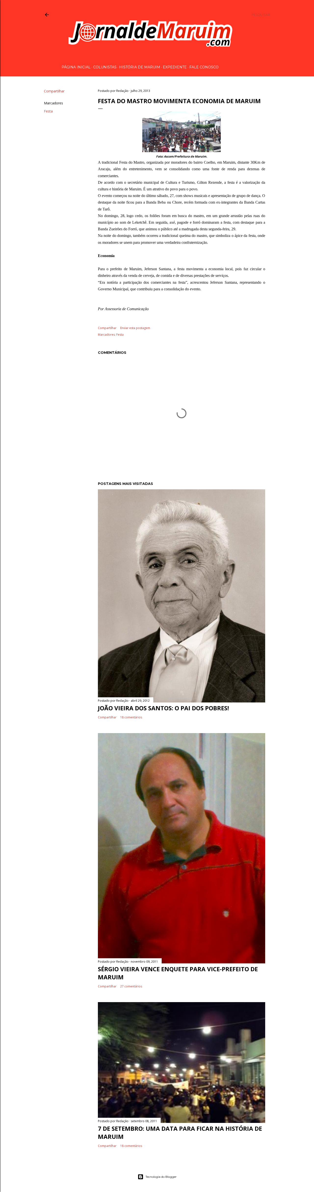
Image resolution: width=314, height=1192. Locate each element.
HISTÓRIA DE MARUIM (139, 67)
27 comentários (131, 986)
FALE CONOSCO (204, 67)
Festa (48, 111)
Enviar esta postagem (135, 328)
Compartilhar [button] (54, 91)
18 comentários (131, 717)
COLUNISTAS (105, 67)
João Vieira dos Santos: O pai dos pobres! (163, 708)
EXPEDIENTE (175, 67)
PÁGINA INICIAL (76, 67)
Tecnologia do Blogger (161, 1177)
